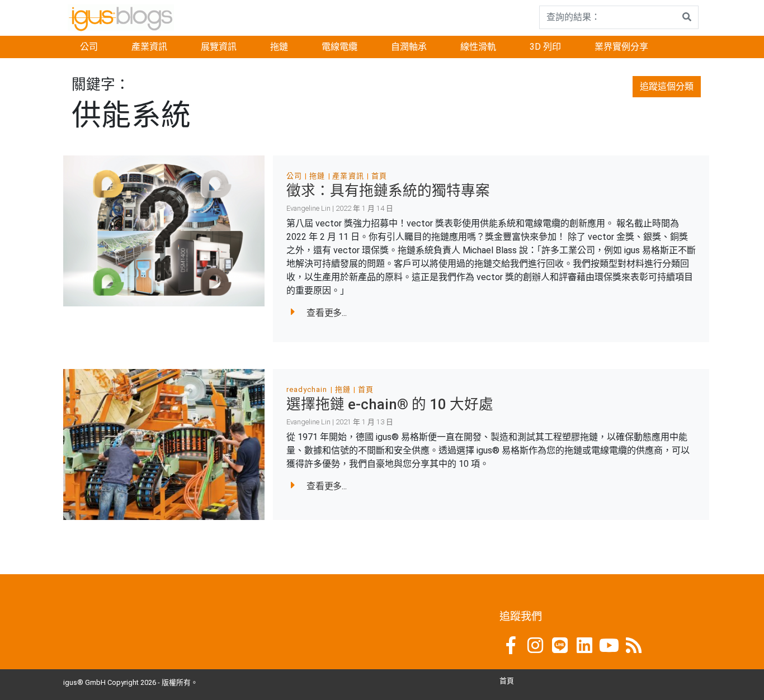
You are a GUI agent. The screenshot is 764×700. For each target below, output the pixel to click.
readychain (306, 389)
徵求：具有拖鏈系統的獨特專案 (388, 190)
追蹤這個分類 (667, 86)
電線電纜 (339, 46)
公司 (89, 46)
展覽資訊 (219, 46)
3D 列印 (545, 46)
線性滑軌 (478, 46)
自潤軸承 (409, 46)
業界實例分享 (621, 46)
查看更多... (326, 313)
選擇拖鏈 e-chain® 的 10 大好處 (389, 404)
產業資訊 (149, 46)
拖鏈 (279, 46)
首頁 (379, 176)
